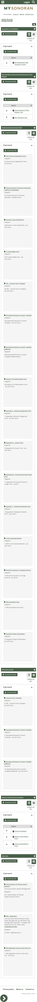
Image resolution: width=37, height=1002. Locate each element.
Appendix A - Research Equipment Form (18, 411)
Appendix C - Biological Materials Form (18, 506)
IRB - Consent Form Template (15, 283)
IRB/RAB (22, 14)
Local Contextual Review (14, 538)
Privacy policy (8, 989)
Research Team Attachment (15, 220)
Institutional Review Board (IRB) (12, 128)
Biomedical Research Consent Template (18, 315)
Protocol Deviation (21, 831)
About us (19, 989)
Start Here (5, 856)
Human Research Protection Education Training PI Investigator (17, 189)
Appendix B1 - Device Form (14, 443)
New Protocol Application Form (16, 156)
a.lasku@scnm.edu (11, 927)
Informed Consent (7, 670)
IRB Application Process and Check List (18, 948)
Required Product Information (15, 634)
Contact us (29, 989)
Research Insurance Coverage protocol (18, 570)
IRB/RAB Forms (29, 14)
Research (15, 14)
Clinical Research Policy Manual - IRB (22, 111)
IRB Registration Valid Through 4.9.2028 (21, 63)
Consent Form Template (14, 698)
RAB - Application (11, 916)
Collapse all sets (30, 39)
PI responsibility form (12, 252)
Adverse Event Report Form (21, 837)
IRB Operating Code (21, 118)
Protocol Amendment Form (21, 845)
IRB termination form (12, 602)
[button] (9, 33)
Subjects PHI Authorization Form (16, 379)
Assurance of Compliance (10, 29)
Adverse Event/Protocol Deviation (12, 797)
